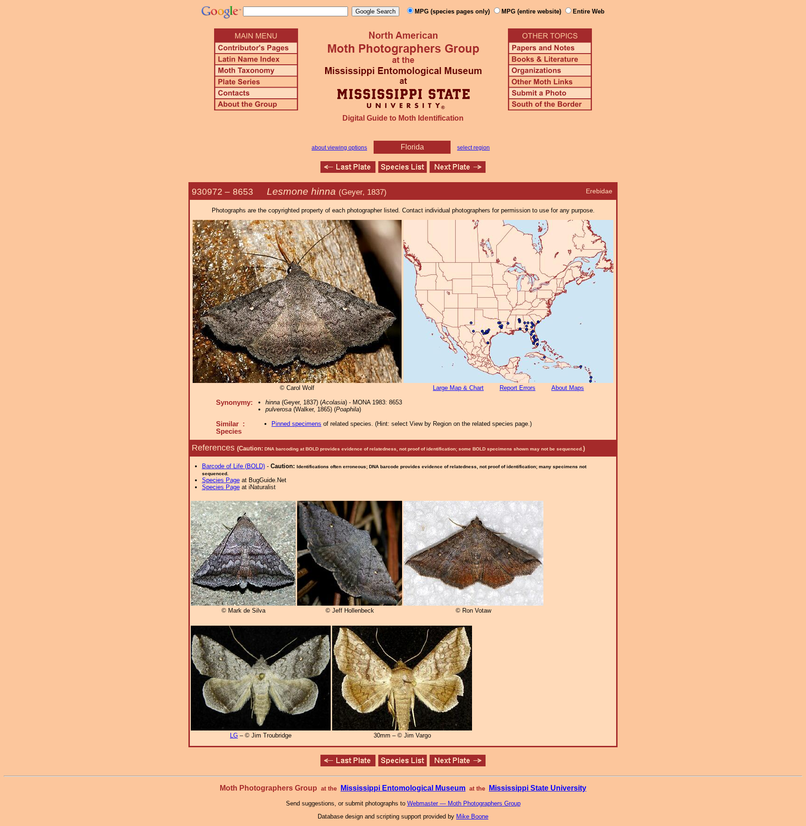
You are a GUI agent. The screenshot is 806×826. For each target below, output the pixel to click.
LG (234, 735)
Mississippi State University (537, 788)
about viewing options (339, 147)
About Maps (567, 387)
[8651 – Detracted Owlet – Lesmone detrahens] (347, 170)
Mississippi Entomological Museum (403, 788)
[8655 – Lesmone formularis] (458, 170)
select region (473, 147)
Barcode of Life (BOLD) (233, 466)
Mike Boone (472, 816)
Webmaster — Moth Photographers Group (464, 803)
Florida (412, 147)
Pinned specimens (296, 423)
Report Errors (517, 387)
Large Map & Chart (458, 387)
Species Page (221, 480)
